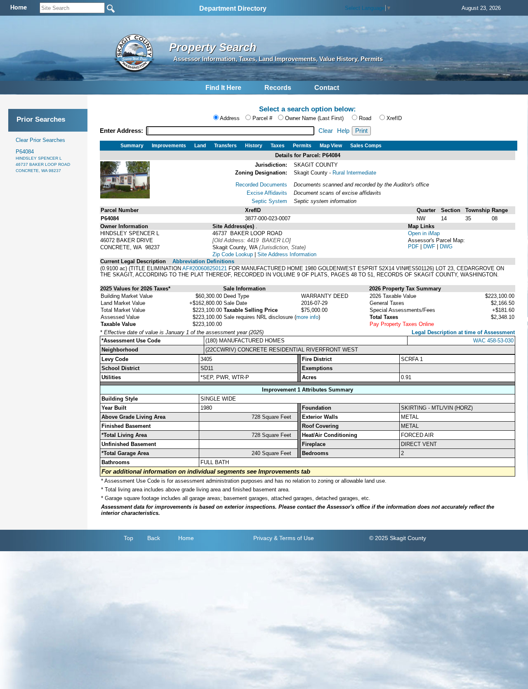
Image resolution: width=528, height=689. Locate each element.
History (253, 146)
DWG (446, 246)
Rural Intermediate (354, 173)
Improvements (169, 146)
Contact (326, 87)
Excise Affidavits (267, 193)
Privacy (262, 538)
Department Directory (232, 8)
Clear (325, 130)
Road (365, 118)
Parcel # (262, 118)
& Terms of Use (294, 538)
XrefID (394, 118)
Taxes (278, 146)
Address (230, 118)
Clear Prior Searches (40, 140)
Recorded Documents (261, 185)
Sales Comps (366, 146)
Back (153, 538)
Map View (331, 146)
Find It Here (223, 87)
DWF (430, 246)
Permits (302, 146)
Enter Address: (122, 130)
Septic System (269, 201)
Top (128, 538)
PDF (414, 246)
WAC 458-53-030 (493, 340)
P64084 (43, 161)
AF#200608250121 (204, 268)
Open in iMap (424, 233)
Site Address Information (286, 254)
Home (186, 538)
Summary (132, 146)
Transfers (225, 146)
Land (200, 146)
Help (343, 130)
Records (277, 87)
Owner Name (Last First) (314, 118)
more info (307, 317)
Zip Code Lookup (232, 254)
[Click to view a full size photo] (125, 196)
